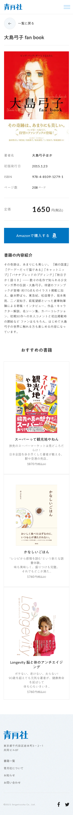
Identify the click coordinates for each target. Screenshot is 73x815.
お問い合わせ (12, 783)
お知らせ (9, 776)
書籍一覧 (9, 761)
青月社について (14, 768)
